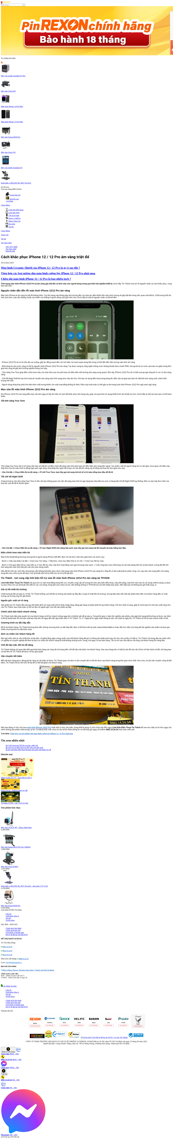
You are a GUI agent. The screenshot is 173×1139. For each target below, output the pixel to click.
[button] (9, 986)
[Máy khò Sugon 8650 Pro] (9, 904)
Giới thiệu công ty (12, 916)
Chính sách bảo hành (13, 928)
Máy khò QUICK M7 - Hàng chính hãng (16, 828)
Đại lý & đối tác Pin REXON (17, 935)
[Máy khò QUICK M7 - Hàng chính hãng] (9, 826)
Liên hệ (8, 914)
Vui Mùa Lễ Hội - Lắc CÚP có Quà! (14, 803)
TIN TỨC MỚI (11, 247)
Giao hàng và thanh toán (15, 933)
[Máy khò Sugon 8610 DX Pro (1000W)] (9, 845)
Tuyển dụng (10, 920)
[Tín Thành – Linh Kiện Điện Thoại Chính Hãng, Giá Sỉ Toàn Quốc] (5, 3)
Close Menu (5, 205)
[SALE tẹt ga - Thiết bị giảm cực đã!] (10, 789)
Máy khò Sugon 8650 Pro (10, 906)
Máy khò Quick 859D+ (9, 867)
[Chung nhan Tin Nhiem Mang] (104, 1037)
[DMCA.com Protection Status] (48, 1037)
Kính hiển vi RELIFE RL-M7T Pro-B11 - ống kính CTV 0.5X (24, 886)
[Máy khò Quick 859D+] (9, 865)
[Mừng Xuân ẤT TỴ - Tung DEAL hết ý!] (17, 776)
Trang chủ (4, 235)
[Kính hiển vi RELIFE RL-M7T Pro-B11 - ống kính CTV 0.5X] (9, 885)
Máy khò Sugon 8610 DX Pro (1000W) (16, 847)
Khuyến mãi (10, 251)
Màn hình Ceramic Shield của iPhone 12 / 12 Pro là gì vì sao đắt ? (40, 267)
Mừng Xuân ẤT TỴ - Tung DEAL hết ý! (16, 778)
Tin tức (3, 239)
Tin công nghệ (6, 243)
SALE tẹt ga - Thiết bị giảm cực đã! (14, 790)
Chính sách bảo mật (13, 930)
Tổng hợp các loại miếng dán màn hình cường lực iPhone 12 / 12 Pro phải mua (48, 273)
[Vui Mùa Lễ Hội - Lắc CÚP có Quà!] (10, 802)
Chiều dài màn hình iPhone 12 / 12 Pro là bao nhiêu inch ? (36, 278)
